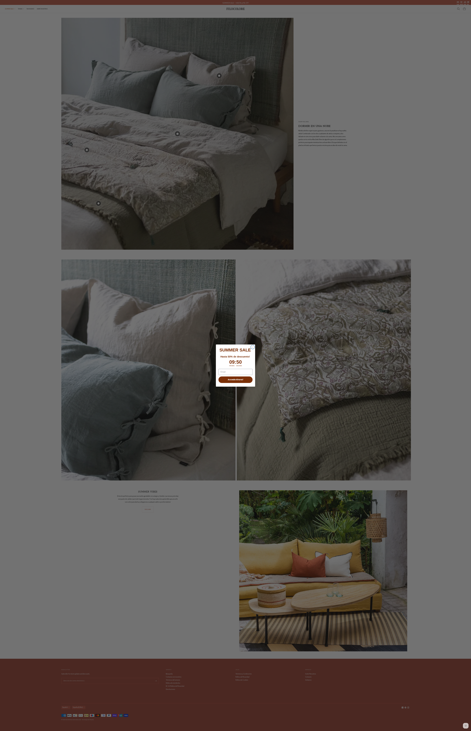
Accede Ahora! (235, 379)
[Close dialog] (253, 347)
